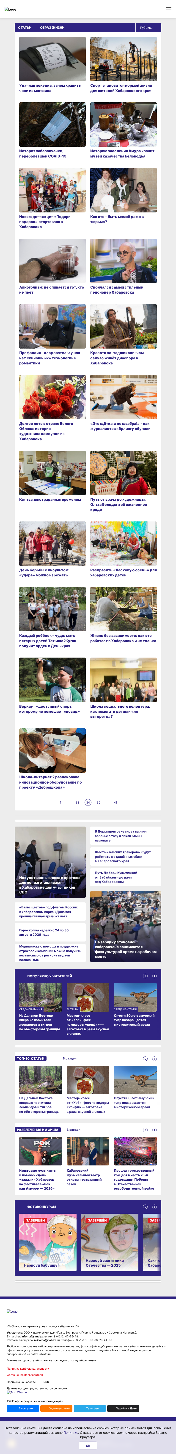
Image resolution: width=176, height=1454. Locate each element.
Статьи (24, 27)
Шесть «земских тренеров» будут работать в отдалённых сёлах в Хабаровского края (123, 856)
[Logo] (24, 9)
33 (77, 802)
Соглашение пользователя (25, 1375)
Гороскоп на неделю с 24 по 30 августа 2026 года (44, 932)
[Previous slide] (145, 976)
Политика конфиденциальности (28, 1368)
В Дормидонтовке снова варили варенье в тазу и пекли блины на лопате (121, 835)
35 (98, 802)
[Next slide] (154, 976)
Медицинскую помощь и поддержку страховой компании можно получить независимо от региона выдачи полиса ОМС (50, 953)
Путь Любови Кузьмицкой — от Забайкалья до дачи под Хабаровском (118, 877)
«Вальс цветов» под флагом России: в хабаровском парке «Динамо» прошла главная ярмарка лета (48, 911)
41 (115, 802)
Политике (70, 1432)
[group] (40, 1090)
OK (88, 1446)
